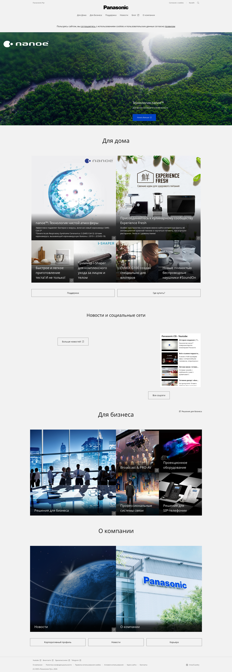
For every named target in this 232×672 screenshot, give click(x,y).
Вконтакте (47, 660)
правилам (170, 26)
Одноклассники (61, 660)
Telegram (75, 660)
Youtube (36, 660)
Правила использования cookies (88, 665)
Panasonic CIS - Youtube (174, 336)
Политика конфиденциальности (59, 665)
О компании (37, 665)
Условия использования (114, 665)
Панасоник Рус (39, 3)
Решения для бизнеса (192, 411)
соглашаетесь (88, 26)
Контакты (143, 665)
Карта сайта (131, 665)
